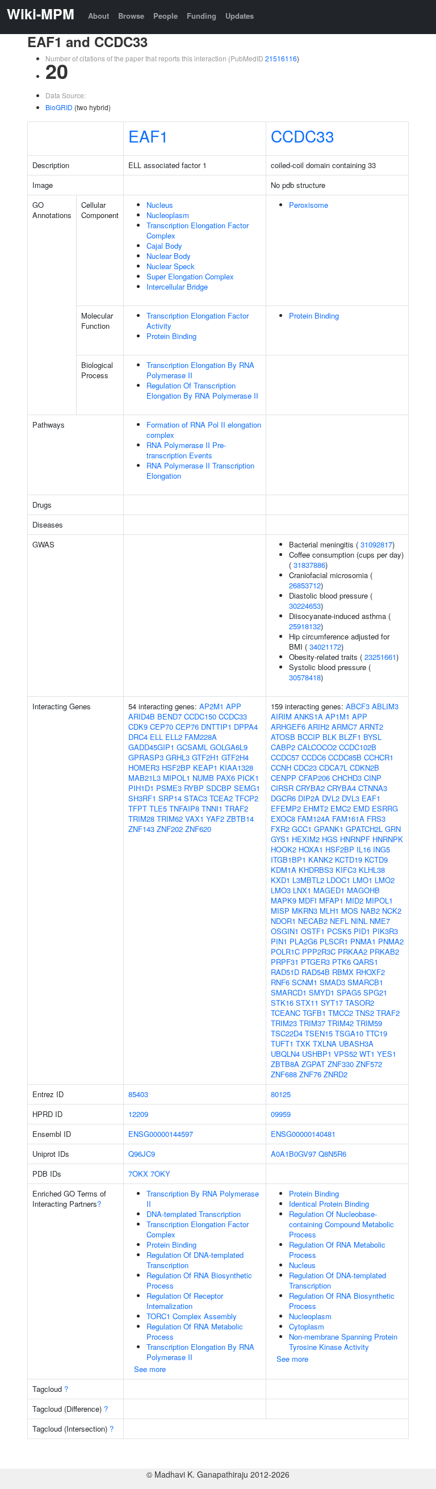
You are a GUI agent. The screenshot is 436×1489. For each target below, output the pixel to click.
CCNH (281, 767)
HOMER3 (144, 767)
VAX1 (194, 818)
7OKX (138, 1173)
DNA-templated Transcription (193, 1213)
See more (150, 1368)
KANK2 (320, 859)
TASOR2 (359, 1002)
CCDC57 (285, 757)
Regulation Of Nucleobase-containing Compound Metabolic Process (341, 1224)
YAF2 (215, 818)
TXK (303, 1043)
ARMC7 (344, 726)
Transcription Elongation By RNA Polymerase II (200, 369)
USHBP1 (317, 1053)
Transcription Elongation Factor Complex (197, 230)
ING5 (381, 849)
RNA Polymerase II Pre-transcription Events (186, 450)
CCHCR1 (378, 757)
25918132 (305, 626)
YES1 (386, 1053)
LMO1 (362, 880)
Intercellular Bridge (177, 286)
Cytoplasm (306, 1326)
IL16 (364, 849)
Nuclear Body (168, 255)
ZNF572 (369, 1064)
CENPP (283, 777)
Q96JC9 (141, 1153)
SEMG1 (247, 788)
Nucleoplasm (167, 215)
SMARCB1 (365, 982)
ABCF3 (358, 706)
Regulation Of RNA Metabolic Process (194, 1331)
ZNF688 (284, 1074)
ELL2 (173, 736)
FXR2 (280, 828)
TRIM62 (170, 818)
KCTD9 (376, 859)
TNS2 (364, 1012)
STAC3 (195, 798)
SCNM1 (304, 982)
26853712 (305, 585)
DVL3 (350, 798)
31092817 (376, 544)
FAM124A (313, 818)
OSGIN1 (285, 931)
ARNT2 (371, 726)
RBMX (343, 972)
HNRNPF (355, 839)
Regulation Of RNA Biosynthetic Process (199, 1280)
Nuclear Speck (170, 266)
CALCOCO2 (317, 747)
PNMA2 (391, 941)
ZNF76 (310, 1074)
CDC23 (305, 767)
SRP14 (170, 798)
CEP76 (187, 726)
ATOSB (283, 736)
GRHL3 (178, 757)
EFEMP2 (286, 808)
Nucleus (159, 204)
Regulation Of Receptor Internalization (184, 1300)
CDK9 (138, 726)
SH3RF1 (142, 798)
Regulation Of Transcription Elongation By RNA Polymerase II (202, 390)
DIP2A (309, 798)
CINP (373, 777)
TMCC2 (340, 1012)
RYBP (194, 788)
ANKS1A (308, 716)
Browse (131, 15)
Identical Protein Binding (329, 1203)
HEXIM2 (306, 839)
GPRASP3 (146, 757)
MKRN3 (304, 910)
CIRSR (282, 788)
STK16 (282, 1002)
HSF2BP (176, 767)
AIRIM (281, 716)
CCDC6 (313, 757)
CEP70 (161, 726)
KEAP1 (205, 767)
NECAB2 (313, 920)
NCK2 (391, 910)
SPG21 (375, 992)
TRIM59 (369, 1023)
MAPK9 (283, 900)
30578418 (305, 677)
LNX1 (302, 890)
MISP (280, 910)
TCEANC (285, 1012)
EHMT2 (315, 808)
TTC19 (376, 1033)
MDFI (308, 900)
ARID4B (141, 716)
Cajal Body (164, 245)
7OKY (160, 1173)
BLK (329, 736)
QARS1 (365, 961)
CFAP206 (314, 777)
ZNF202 (170, 828)
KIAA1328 (236, 767)
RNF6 (280, 982)
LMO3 (281, 890)
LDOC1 (338, 880)
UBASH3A (356, 1043)
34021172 (325, 646)
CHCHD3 (347, 777)
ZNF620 (198, 828)
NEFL (339, 920)
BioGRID (59, 107)
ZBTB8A (285, 1064)
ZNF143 (141, 828)
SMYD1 (321, 992)
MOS (349, 910)
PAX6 (225, 777)
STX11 (307, 1002)
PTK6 (341, 961)
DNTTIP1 (216, 726)
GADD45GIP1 (151, 747)
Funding (201, 15)
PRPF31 (285, 961)
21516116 (281, 58)
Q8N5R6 (332, 1153)
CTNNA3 (372, 788)
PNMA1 (363, 941)
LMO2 (385, 880)
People (165, 15)
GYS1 (280, 839)
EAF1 (148, 135)
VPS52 (345, 1053)
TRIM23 (284, 1023)
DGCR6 (283, 798)
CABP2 (283, 747)
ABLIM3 (385, 706)
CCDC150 (200, 716)
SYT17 (332, 1002)
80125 (281, 1094)
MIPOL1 (176, 777)
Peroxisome (308, 204)
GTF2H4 (235, 757)
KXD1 (280, 880)
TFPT (137, 808)
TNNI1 (212, 808)
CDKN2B (364, 767)
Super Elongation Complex (190, 276)
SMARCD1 (289, 992)
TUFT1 (282, 1043)
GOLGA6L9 (229, 747)
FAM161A (348, 818)
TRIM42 (341, 1023)
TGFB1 (314, 1012)
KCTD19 (348, 859)
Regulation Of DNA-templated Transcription (195, 1259)
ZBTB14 (240, 818)
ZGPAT (313, 1064)
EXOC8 (283, 818)
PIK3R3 (385, 931)
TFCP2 (246, 798)
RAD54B (315, 972)
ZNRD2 (335, 1074)
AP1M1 (337, 716)
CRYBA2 (310, 788)
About (98, 15)
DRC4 (138, 736)
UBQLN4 (285, 1053)
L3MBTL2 (308, 880)
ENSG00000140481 (303, 1133)
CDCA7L (333, 767)
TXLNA (325, 1043)
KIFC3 (346, 869)
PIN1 (279, 941)
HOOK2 (283, 849)
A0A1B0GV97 (293, 1153)
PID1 (362, 931)
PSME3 (169, 788)
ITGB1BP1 (288, 859)
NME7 (380, 920)
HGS (330, 839)
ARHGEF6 (288, 726)
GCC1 (302, 828)
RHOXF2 (370, 972)
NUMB (203, 777)
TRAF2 (236, 808)
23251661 (380, 656)
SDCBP (219, 788)
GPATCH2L (364, 828)
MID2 (354, 900)
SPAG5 (349, 992)
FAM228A (201, 736)
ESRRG (385, 808)
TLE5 (158, 808)
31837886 (309, 564)
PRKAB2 (384, 951)
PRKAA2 (352, 951)
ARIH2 (318, 726)
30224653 (305, 605)
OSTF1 (313, 931)
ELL (156, 736)
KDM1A (283, 869)
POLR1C (285, 951)
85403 (138, 1094)
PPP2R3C (319, 951)
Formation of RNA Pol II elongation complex (203, 429)
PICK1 (248, 777)
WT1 (367, 1053)
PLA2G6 (303, 941)
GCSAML (192, 747)
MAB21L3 (144, 777)
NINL (359, 920)
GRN (393, 828)
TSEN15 (319, 1033)
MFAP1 (331, 900)
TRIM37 (312, 1023)
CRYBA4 (341, 788)
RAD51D (285, 972)
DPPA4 (246, 726)
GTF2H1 (205, 757)
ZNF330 (341, 1064)
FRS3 (376, 818)
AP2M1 (211, 706)
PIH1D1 (141, 788)
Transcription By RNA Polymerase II (202, 1198)
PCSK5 (339, 931)
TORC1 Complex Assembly (191, 1316)
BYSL (372, 736)
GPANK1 (328, 828)
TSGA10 (349, 1033)
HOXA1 (311, 849)
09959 (281, 1114)
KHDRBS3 (316, 869)
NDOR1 (283, 920)
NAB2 (370, 910)
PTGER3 (315, 961)
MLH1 (329, 910)
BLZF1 (350, 736)
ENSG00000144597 (160, 1133)
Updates (239, 15)
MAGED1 (329, 890)
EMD (361, 808)
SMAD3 (332, 982)
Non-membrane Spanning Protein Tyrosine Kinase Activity (343, 1341)
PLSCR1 (334, 941)
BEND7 (169, 716)
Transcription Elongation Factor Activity (197, 320)
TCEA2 (221, 798)
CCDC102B (357, 747)
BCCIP (308, 736)
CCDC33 (302, 135)
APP (233, 706)
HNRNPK (387, 839)
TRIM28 (141, 818)
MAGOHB (363, 890)
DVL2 (330, 798)
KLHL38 (372, 869)
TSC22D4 (287, 1033)
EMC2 (340, 808)
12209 (138, 1114)
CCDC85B (345, 757)
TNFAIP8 (184, 808)
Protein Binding (171, 336)
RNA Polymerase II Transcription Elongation (200, 470)
